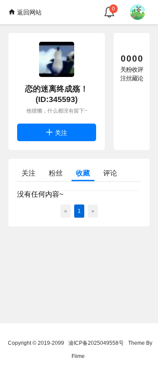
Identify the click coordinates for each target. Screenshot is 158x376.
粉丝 (56, 173)
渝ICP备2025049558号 (96, 343)
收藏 (83, 173)
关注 (60, 132)
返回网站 (28, 12)
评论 (110, 173)
